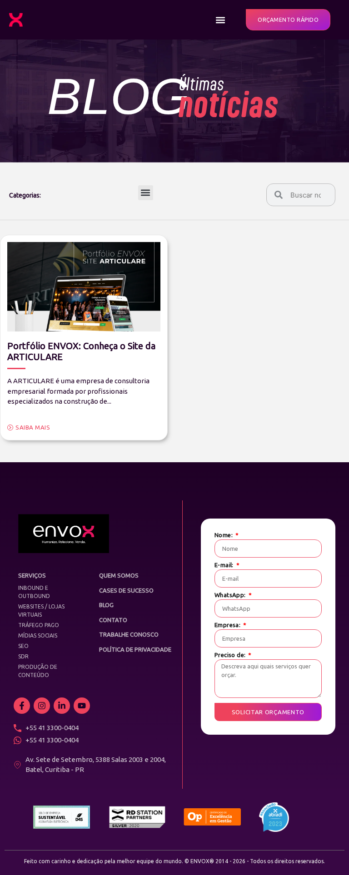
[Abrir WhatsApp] (326, 852)
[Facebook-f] (22, 705)
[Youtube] (82, 705)
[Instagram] (42, 705)
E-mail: (224, 565)
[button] (220, 19)
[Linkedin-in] (62, 705)
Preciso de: (230, 655)
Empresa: (228, 625)
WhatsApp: (230, 595)
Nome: (224, 535)
